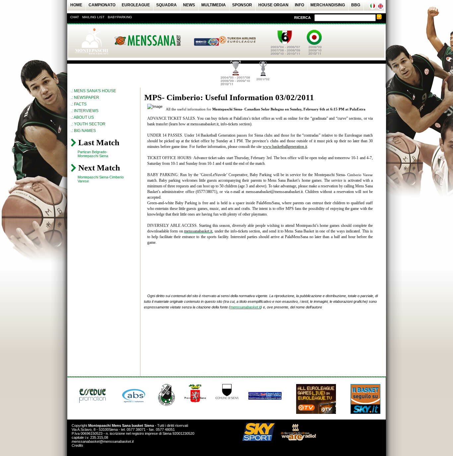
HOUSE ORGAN (273, 5)
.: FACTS (79, 104)
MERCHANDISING (327, 5)
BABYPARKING (120, 17)
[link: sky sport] (256, 439)
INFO (299, 5)
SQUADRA (166, 5)
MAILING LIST (93, 17)
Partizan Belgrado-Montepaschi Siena (93, 154)
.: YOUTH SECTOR (88, 124)
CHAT (74, 17)
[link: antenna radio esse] (296, 439)
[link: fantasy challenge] (265, 398)
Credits (77, 445)
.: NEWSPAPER (85, 97)
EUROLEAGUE (136, 5)
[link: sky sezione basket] (365, 413)
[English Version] (380, 8)
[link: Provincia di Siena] (195, 401)
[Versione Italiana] (372, 8)
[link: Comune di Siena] (227, 398)
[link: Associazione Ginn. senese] (166, 405)
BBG (355, 5)
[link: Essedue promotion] (94, 405)
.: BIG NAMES (83, 130)
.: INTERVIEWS (84, 110)
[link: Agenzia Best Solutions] (134, 405)
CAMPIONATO (102, 5)
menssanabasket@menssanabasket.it (103, 441)
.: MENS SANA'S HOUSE (93, 91)
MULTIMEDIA (213, 5)
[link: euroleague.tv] (316, 413)
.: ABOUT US (82, 117)
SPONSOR (242, 5)
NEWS (189, 5)
